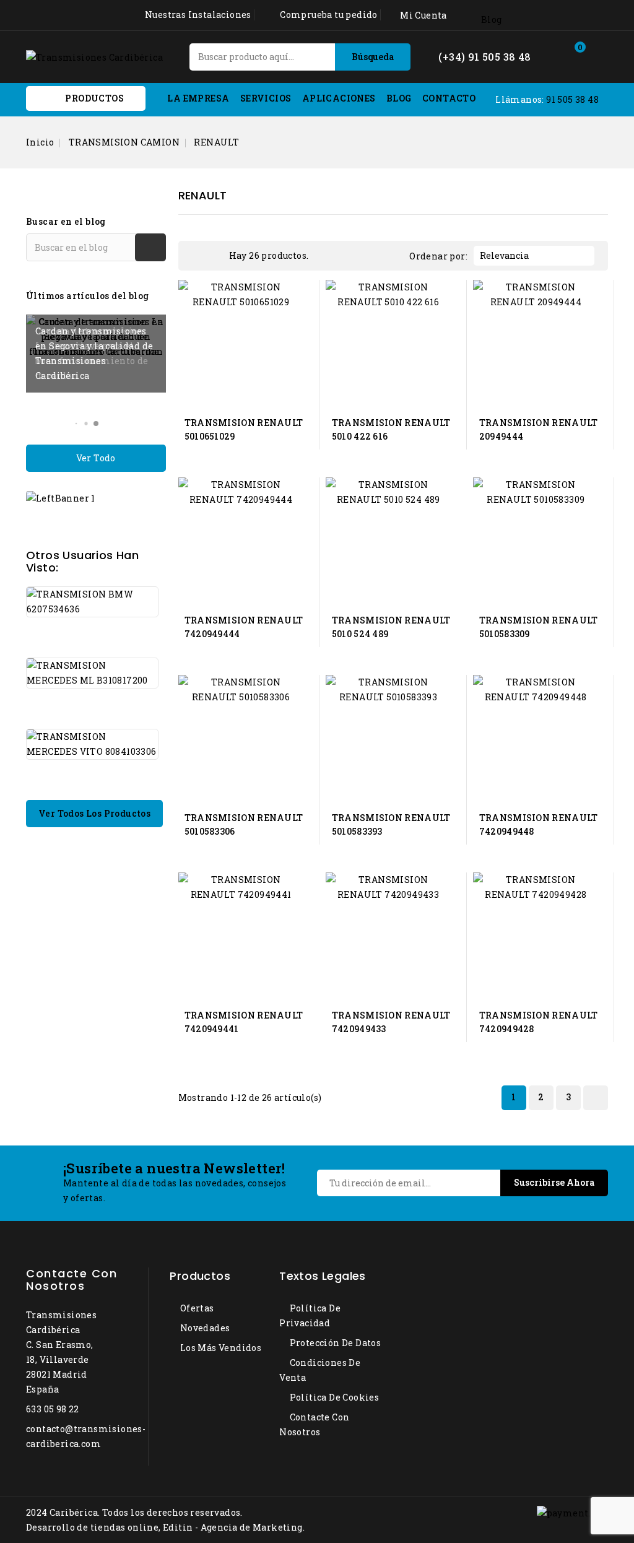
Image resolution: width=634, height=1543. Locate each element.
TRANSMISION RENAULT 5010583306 (244, 824)
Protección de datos (334, 1343)
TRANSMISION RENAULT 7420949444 (244, 627)
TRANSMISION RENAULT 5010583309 (538, 627)
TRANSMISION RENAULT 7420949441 (244, 1022)
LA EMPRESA (198, 98)
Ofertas (196, 1308)
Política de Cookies (333, 1397)
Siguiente (594, 1098)
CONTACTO (449, 98)
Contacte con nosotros (71, 1279)
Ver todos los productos (94, 813)
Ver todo (96, 458)
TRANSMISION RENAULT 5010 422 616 (391, 429)
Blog (491, 19)
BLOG (399, 98)
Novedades (204, 1328)
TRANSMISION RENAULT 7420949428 (538, 1022)
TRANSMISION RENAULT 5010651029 (244, 429)
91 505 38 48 (572, 99)
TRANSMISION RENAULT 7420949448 (538, 824)
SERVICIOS (266, 98)
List (217, 254)
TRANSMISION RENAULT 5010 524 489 (391, 627)
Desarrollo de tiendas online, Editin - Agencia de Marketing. (165, 1527)
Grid (198, 254)
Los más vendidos (219, 1348)
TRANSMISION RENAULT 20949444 (538, 429)
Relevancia (532, 256)
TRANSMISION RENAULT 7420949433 (391, 1022)
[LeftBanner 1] (60, 498)
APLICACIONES (339, 98)
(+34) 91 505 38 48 (484, 56)
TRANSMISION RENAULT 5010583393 (391, 824)
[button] (76, 423)
